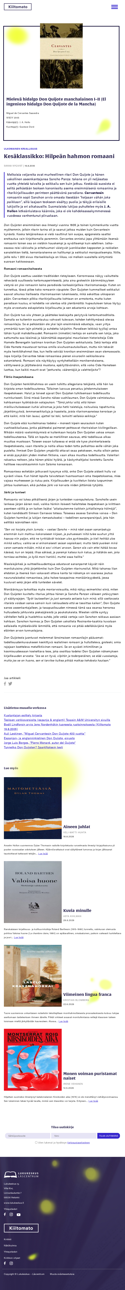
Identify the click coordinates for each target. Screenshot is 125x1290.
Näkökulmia (10, 1245)
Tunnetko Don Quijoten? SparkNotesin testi (33, 747)
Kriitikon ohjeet (12, 1257)
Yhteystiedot (10, 1208)
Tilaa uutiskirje (108, 1135)
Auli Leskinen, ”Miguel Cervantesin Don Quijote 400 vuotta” (44, 733)
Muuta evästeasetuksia (62, 1273)
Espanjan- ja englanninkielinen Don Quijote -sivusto (39, 738)
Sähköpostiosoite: (17, 1131)
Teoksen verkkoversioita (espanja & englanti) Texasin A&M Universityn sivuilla (57, 720)
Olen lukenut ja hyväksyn (64, 1142)
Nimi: (57, 1131)
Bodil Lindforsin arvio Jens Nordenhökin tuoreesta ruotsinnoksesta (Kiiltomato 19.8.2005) (57, 726)
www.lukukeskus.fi (14, 1202)
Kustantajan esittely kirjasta (23, 715)
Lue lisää (43, 853)
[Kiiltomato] (18, 9)
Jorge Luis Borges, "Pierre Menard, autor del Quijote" (40, 742)
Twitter (10, 684)
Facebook (6, 684)
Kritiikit (7, 1239)
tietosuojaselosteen (78, 1142)
